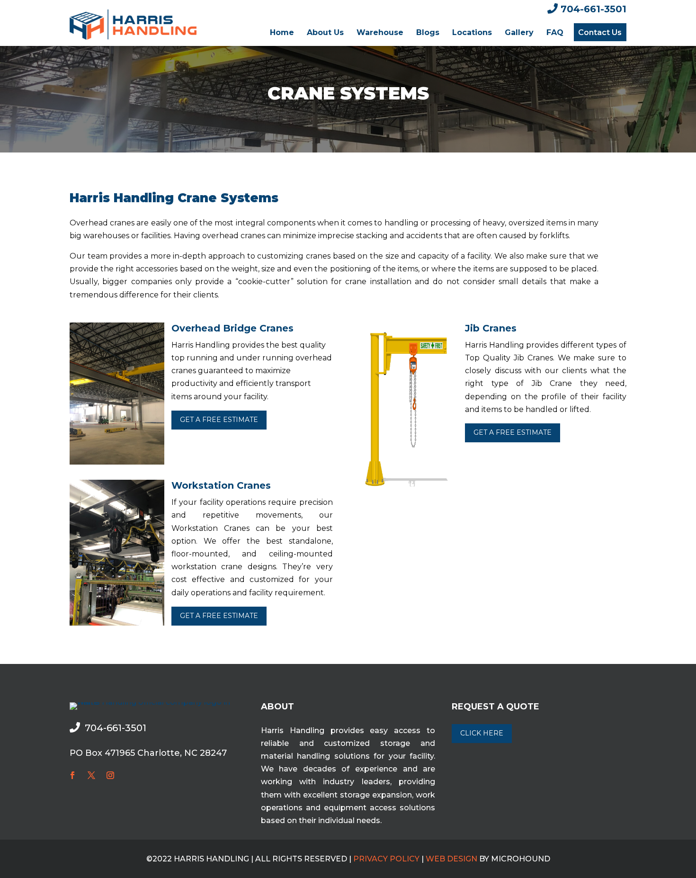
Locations (472, 32)
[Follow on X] (91, 775)
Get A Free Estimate (219, 419)
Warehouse (380, 32)
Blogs (427, 32)
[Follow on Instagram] (110, 775)
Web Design (451, 858)
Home (282, 32)
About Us (325, 32)
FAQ (554, 32)
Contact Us (600, 32)
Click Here (481, 733)
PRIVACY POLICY (386, 858)
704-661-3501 (593, 9)
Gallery (519, 32)
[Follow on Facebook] (72, 775)
